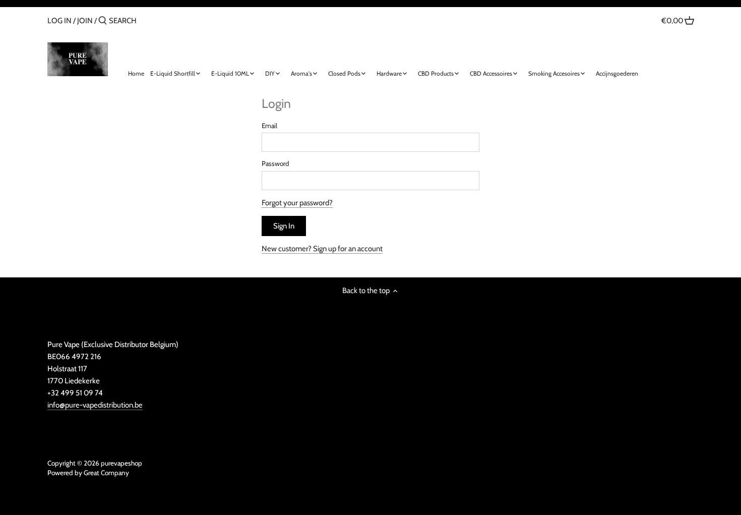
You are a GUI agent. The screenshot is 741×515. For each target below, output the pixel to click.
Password (275, 163)
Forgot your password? (297, 202)
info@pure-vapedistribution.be (95, 405)
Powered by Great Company (88, 473)
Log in (59, 20)
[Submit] (102, 21)
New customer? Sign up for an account (322, 248)
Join (85, 20)
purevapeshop (121, 463)
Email (269, 126)
